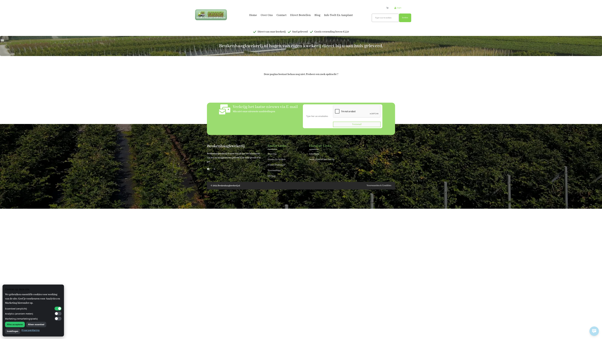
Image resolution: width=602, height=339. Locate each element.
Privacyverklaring (30, 330)
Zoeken (405, 17)
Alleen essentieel (36, 324)
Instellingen (12, 331)
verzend (357, 124)
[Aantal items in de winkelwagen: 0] (387, 7)
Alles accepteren (15, 324)
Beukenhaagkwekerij (226, 146)
